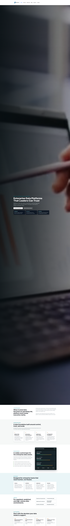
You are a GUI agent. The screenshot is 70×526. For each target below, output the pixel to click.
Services (24, 2)
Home (21, 2)
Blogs (32, 2)
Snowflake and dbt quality (40, 504)
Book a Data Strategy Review (18, 208)
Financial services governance (40, 498)
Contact (38, 2)
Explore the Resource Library (28, 208)
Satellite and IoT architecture (40, 501)
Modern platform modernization (49, 501)
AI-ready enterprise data (50, 498)
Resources (28, 2)
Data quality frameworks (50, 504)
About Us (34, 2)
